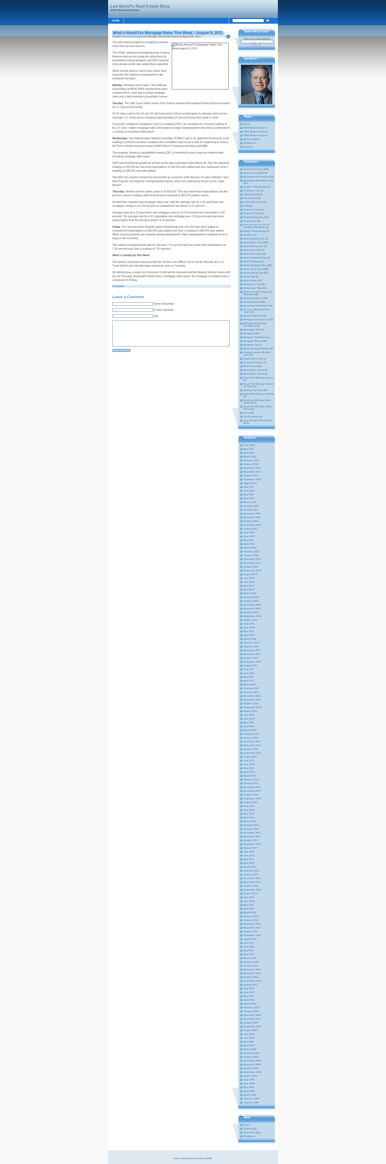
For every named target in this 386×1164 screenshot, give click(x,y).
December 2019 (252, 559)
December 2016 (252, 696)
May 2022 (248, 449)
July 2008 (248, 1079)
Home (116, 20)
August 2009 (250, 1030)
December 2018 (252, 604)
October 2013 (250, 840)
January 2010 (250, 1011)
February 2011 (251, 962)
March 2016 (249, 730)
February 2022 (251, 460)
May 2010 (248, 996)
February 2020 (251, 551)
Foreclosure (250, 221)
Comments (251, 1132)
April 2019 (249, 589)
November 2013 (252, 836)
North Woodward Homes (256, 348)
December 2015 (252, 741)
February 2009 (251, 1053)
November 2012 (252, 882)
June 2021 (249, 490)
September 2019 (252, 570)
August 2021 (250, 483)
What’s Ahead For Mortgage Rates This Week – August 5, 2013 (167, 32)
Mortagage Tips (251, 329)
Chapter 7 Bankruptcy (255, 187)
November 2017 (252, 654)
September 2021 (252, 479)
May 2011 (248, 950)
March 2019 (249, 593)
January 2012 (250, 920)
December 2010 (252, 969)
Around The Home (253, 169)
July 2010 (248, 988)
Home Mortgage (251, 261)
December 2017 (252, 650)
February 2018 (251, 642)
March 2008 (249, 1095)
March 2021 (249, 502)
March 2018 (249, 639)
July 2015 (248, 760)
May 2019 (248, 585)
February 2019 (251, 597)
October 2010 (250, 977)
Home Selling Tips (253, 273)
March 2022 (249, 456)
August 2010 (250, 984)
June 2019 (249, 582)
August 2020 (250, 528)
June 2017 (249, 673)
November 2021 (252, 471)
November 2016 (252, 699)
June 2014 (249, 810)
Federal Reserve (252, 202)
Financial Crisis (252, 209)
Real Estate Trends (253, 374)
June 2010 (249, 992)
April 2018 (249, 635)
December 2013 (252, 832)
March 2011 (249, 958)
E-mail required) (163, 309)
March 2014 (249, 821)
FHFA (246, 206)
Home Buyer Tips (252, 242)
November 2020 (252, 517)
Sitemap (247, 147)
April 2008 (249, 1091)
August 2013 (250, 848)
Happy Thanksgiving (254, 231)
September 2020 (252, 525)
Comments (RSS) (202, 1158)
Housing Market (251, 302)
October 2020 (250, 521)
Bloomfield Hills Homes (256, 176)
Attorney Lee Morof (253, 173)
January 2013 (250, 874)
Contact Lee (249, 143)
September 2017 (252, 661)
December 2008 (252, 1060)
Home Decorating (252, 254)
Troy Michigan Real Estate (257, 420)
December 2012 (252, 878)
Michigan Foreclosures (256, 319)
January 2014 (250, 829)
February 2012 (251, 916)
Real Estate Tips (252, 370)
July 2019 (248, 578)
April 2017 (249, 680)
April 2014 (249, 817)
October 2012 (250, 886)
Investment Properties (255, 305)
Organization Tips (253, 358)
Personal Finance (253, 362)
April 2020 (249, 544)
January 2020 (250, 555)
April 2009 (249, 1045)
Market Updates (251, 139)
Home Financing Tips (254, 257)
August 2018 (250, 620)
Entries (250, 1128)
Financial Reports (253, 217)
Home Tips (249, 276)
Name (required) (164, 303)
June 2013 (249, 855)
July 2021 (248, 487)
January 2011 (250, 965)
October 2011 (250, 931)
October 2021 (250, 475)
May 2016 (248, 722)
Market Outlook (251, 315)
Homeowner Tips (252, 288)
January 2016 (250, 737)
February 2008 (251, 1098)
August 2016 (250, 711)
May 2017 (248, 677)
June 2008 (249, 1083)
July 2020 (248, 532)
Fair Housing (250, 198)
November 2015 (252, 745)
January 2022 (250, 464)
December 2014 (252, 787)
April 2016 (249, 726)
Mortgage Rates (251, 341)
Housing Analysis (133, 36)
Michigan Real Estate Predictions (254, 324)
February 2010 (251, 1007)
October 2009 (250, 1022)
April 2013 (249, 863)
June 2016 (249, 718)
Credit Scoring (251, 194)
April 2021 (249, 498)
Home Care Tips (252, 250)
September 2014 (252, 798)
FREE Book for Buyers (255, 128)
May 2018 (248, 631)
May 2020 (248, 540)
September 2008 (252, 1072)
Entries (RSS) (181, 1158)
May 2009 (248, 1041)
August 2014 (250, 802)
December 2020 (252, 513)
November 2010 (252, 973)
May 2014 (248, 813)
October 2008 (250, 1068)
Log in (246, 1125)
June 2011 (249, 946)
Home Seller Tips (252, 269)
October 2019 (250, 566)
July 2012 (248, 897)
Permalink (118, 286)
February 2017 (251, 688)
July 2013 (248, 851)
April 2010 (249, 1000)
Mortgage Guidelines (254, 337)
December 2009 (252, 1015)
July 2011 (248, 943)
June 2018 (249, 627)
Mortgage (248, 333)
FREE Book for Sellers (255, 131)
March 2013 (249, 867)
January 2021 (250, 509)
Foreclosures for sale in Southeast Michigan (256, 226)
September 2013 (252, 844)
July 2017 (248, 669)
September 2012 (252, 889)
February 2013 (251, 870)
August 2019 (250, 574)
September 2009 (252, 1026)
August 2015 (250, 756)
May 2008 (248, 1087)
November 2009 (252, 1019)
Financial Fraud (251, 213)
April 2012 (249, 908)
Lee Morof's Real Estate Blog (140, 6)
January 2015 (250, 783)
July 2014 (248, 806)
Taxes (246, 412)
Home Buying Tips (253, 246)
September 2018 (252, 616)
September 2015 (252, 753)
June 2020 (249, 536)
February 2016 (251, 734)
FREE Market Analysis (255, 135)
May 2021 (248, 494)
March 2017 (249, 684)
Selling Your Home (253, 390)
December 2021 (252, 468)
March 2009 (249, 1049)
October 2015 (250, 749)
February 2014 (251, 825)
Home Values (250, 280)
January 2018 (250, 646)
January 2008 (250, 1102)
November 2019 (252, 563)
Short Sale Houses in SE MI (258, 394)
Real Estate (249, 366)
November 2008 (252, 1064)
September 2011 (252, 935)
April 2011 (248, 954)
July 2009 (248, 1034)
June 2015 (249, 764)
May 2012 (248, 905)
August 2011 (250, 939)
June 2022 (249, 445)
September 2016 (252, 707)
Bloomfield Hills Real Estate (258, 180)
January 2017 (250, 692)
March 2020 (249, 547)
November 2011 (251, 927)
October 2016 (250, 703)
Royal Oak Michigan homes (258, 377)
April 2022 (249, 452)
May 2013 (248, 859)
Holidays (248, 235)
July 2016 (248, 715)
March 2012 (249, 912)
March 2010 (249, 1003)
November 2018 (252, 608)
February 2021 (251, 506)
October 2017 (250, 658)
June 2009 (249, 1038)
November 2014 (252, 791)
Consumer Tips (251, 190)
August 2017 (250, 665)
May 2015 (248, 768)
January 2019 (250, 601)
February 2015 (251, 779)
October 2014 (250, 794)
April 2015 (249, 772)
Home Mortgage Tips (254, 265)
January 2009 (250, 1057)
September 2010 (252, 981)
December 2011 (251, 924)
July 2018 (248, 623)
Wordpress (249, 1136)
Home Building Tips (254, 238)
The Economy (250, 416)
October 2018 (250, 612)
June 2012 (249, 901)
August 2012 (250, 893)
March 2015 (249, 775)
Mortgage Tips (251, 345)
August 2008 (250, 1076)
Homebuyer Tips (252, 284)
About (246, 124)
